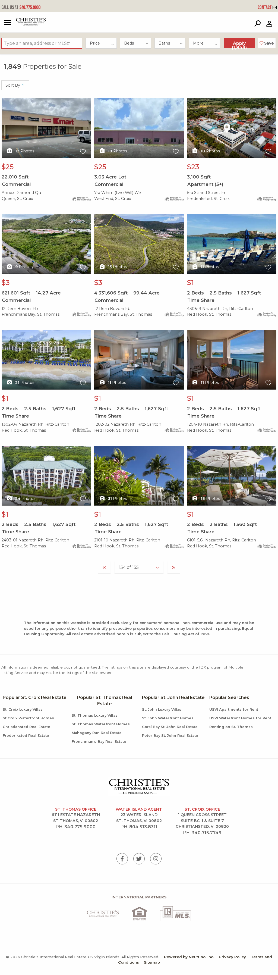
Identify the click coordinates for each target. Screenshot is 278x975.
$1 (190, 282)
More (198, 43)
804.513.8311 (143, 826)
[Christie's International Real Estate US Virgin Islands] (25, 24)
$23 (193, 167)
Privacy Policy (232, 957)
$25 (8, 167)
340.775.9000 (20, 7)
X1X (5, 101)
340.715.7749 (207, 832)
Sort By (13, 85)
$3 (6, 282)
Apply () (239, 44)
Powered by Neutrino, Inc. (189, 957)
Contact (265, 7)
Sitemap (152, 962)
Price (95, 43)
